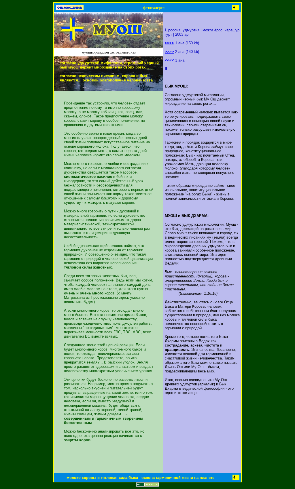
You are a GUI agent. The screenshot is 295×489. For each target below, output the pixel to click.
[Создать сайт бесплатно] (147, 485)
